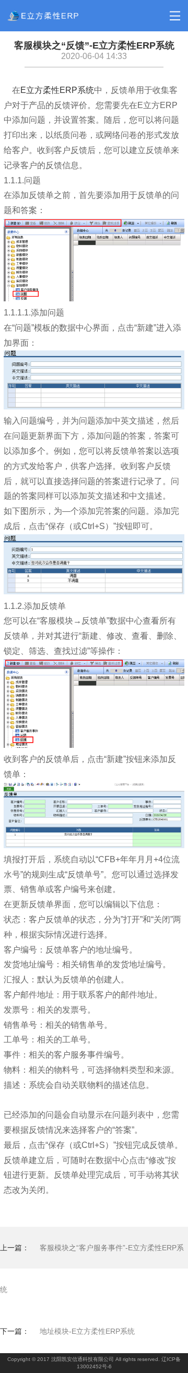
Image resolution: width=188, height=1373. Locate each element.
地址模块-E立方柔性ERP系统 (87, 1331)
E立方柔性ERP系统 (57, 90)
